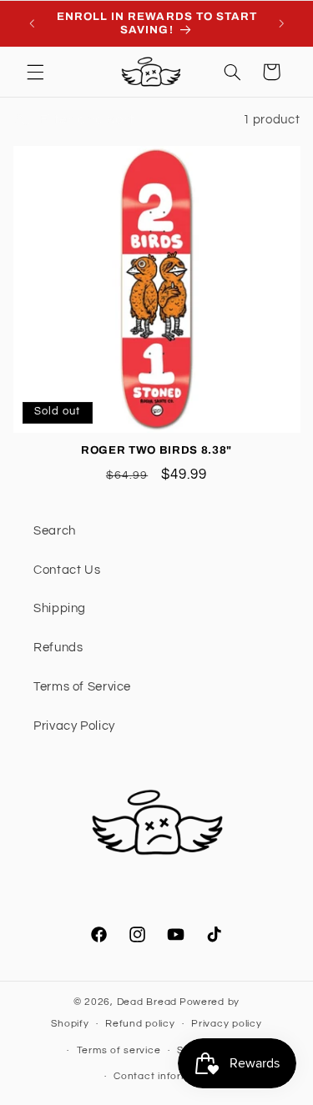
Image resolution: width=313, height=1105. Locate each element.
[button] (35, 72)
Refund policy (140, 1023)
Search (54, 531)
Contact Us (66, 570)
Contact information (164, 1076)
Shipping (59, 608)
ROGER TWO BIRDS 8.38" (156, 450)
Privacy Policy (74, 726)
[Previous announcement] (31, 23)
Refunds (58, 647)
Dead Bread (147, 1002)
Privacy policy (226, 1023)
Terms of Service (82, 687)
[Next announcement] (281, 23)
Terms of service (119, 1050)
